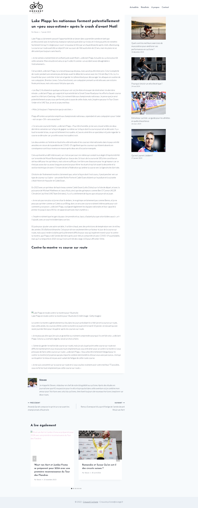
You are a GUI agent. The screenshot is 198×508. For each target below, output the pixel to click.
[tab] (71, 488)
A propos (155, 7)
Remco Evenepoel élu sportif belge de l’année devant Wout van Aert (103, 406)
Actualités (134, 7)
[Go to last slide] (34, 459)
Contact (165, 7)
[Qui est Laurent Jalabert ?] (150, 140)
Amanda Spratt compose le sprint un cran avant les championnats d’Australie (48, 406)
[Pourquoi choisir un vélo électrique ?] (150, 68)
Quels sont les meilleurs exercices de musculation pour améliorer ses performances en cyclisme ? (147, 46)
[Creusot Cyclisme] (36, 7)
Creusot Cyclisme (90, 502)
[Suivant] (118, 459)
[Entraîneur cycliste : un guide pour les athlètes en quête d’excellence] (150, 103)
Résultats (145, 7)
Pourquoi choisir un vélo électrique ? (146, 83)
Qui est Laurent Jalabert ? (142, 155)
